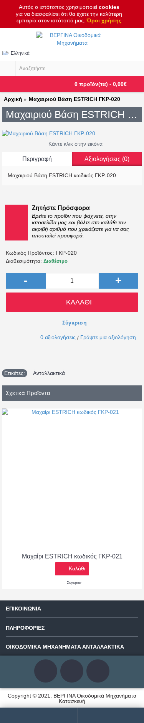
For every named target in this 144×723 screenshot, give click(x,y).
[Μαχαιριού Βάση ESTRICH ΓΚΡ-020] (72, 134)
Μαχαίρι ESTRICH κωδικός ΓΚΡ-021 (72, 556)
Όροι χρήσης (104, 20)
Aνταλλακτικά (49, 373)
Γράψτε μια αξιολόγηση (108, 337)
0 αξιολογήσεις (58, 337)
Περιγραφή (37, 159)
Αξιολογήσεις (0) (106, 159)
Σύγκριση (74, 322)
